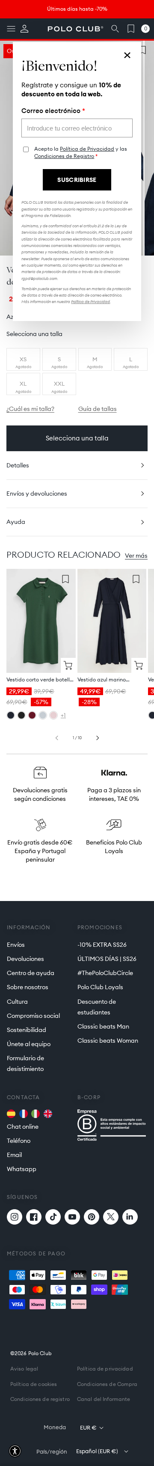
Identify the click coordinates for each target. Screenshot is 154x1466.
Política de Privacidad (87, 149)
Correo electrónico (53, 111)
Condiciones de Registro (64, 156)
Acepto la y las (80, 152)
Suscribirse (76, 180)
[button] (15, 1451)
